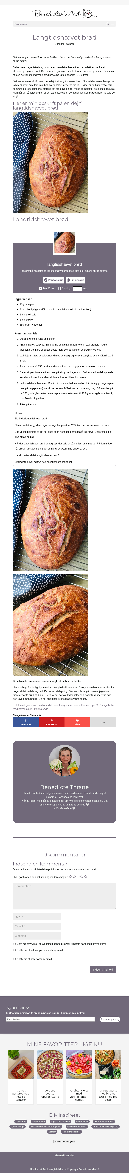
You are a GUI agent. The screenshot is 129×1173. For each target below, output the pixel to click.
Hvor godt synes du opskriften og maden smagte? (40, 877)
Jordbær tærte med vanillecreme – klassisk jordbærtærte (79, 1096)
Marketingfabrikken (53, 1169)
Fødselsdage (17, 1126)
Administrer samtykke (65, 1141)
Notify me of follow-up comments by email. (40, 950)
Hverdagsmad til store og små (46, 1126)
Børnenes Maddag (104, 1121)
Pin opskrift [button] (77, 280)
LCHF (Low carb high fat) (105, 1126)
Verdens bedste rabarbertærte (50, 1093)
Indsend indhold (103, 969)
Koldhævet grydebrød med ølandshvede (35, 705)
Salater (52, 1131)
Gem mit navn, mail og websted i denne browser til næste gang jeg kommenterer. (61, 944)
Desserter (21, 1121)
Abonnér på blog (110, 1019)
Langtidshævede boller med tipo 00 (78, 705)
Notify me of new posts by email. (35, 959)
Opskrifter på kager (76, 1126)
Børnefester (82, 1121)
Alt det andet (38, 1121)
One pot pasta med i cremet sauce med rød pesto (108, 1095)
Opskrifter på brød (65, 44)
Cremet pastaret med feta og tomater (20, 1095)
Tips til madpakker (71, 1131)
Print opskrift (55, 280)
